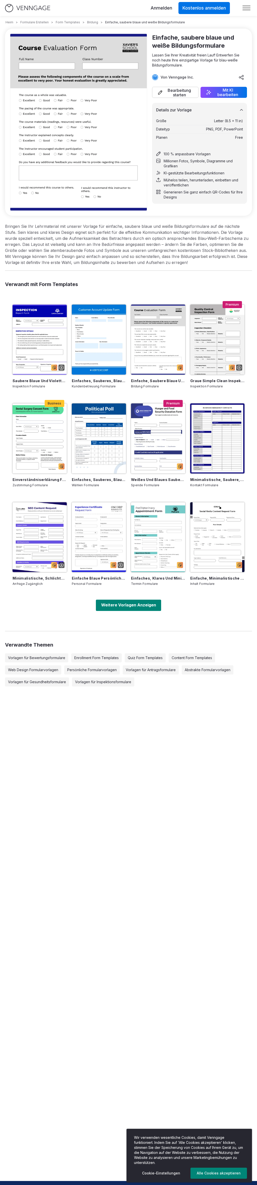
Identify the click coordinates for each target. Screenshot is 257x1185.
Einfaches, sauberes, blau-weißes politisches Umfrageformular (99, 479)
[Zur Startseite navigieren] (27, 8)
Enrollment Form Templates (96, 658)
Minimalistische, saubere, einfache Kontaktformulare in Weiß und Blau (217, 479)
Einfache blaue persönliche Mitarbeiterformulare (99, 578)
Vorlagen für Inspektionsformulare (103, 682)
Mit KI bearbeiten (227, 92)
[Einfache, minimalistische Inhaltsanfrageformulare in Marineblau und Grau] (217, 537)
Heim (9, 22)
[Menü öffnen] (246, 8)
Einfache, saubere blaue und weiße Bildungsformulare (158, 381)
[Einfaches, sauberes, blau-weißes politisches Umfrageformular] (99, 438)
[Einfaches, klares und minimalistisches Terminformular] (158, 537)
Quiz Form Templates (145, 658)
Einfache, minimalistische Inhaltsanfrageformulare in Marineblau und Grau (217, 578)
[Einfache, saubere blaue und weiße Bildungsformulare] (158, 340)
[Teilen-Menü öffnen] (241, 77)
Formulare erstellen (34, 22)
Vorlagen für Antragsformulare (151, 670)
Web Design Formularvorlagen (33, 670)
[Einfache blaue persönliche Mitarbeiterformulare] (99, 537)
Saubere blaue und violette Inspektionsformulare (40, 381)
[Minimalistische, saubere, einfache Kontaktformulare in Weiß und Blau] (217, 438)
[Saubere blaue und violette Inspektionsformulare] (40, 340)
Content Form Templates (192, 658)
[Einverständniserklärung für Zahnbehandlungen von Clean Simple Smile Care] (40, 438)
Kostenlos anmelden (204, 8)
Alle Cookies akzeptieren (219, 1173)
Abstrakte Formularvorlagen (207, 670)
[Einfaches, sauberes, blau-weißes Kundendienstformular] (99, 340)
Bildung (92, 22)
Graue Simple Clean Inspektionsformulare (217, 381)
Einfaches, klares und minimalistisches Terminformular (158, 578)
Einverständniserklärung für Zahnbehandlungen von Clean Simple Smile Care (40, 479)
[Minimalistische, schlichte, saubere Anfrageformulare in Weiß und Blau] (40, 537)
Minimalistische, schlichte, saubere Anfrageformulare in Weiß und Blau (40, 578)
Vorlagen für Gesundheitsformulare (37, 682)
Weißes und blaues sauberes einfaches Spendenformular (158, 479)
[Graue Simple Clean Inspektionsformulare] (217, 340)
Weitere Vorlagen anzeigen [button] (128, 604)
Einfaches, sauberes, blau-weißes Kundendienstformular (99, 381)
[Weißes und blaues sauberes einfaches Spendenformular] (158, 438)
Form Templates (68, 22)
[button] (175, 92)
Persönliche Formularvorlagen (92, 670)
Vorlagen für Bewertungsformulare (36, 658)
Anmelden (161, 8)
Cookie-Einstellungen (161, 1173)
